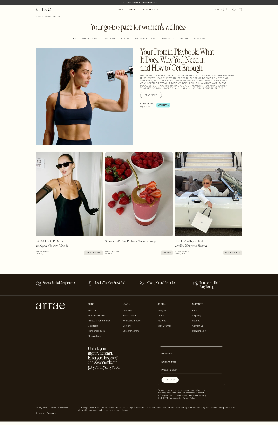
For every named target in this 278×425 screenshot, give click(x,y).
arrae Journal (164, 325)
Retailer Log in (199, 330)
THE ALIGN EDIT (90, 39)
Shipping (196, 315)
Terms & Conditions (59, 407)
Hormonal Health (96, 330)
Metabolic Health (96, 315)
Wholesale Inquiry (132, 320)
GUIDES (125, 39)
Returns (196, 320)
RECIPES (184, 39)
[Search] (228, 9)
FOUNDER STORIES (145, 39)
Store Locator (129, 315)
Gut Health (93, 325)
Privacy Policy (189, 398)
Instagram (162, 310)
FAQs (194, 310)
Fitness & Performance (99, 320)
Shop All (92, 310)
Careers (127, 325)
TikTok (160, 315)
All (74, 38)
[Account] (234, 9)
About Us (127, 310)
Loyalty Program (131, 330)
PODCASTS (200, 39)
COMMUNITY (167, 39)
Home (38, 16)
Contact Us (197, 325)
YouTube (161, 320)
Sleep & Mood (95, 336)
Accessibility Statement (46, 413)
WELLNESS (109, 39)
